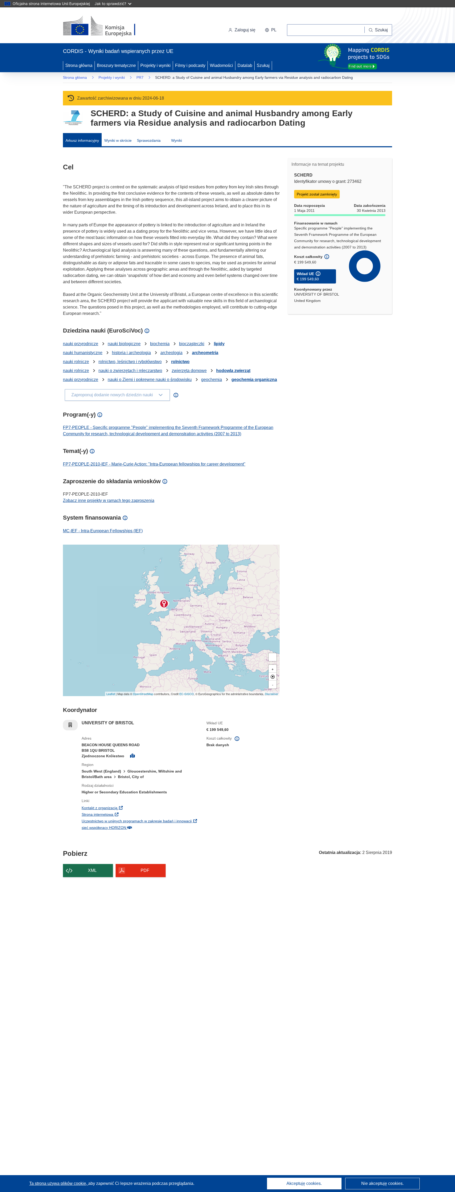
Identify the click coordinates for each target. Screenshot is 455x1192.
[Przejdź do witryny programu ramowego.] (73, 117)
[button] (271, 30)
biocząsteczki (191, 343)
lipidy (219, 343)
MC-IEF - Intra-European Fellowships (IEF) (103, 531)
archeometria (205, 352)
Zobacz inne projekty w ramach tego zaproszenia (108, 500)
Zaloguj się (245, 30)
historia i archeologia (131, 352)
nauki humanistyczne (82, 352)
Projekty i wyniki (155, 65)
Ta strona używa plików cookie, (58, 1183)
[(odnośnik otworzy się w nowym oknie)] (105, 26)
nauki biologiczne (124, 343)
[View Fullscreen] (272, 657)
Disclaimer (271, 694)
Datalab (245, 65)
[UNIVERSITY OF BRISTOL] (164, 603)
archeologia (171, 352)
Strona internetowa (130, 814)
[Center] (272, 677)
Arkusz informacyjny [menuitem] (82, 140)
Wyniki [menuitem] (176, 140)
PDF (145, 870)
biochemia (160, 343)
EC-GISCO (186, 694)
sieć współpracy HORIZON (136, 827)
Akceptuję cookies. (304, 1183)
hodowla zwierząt (233, 370)
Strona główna (78, 65)
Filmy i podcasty (190, 65)
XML (92, 870)
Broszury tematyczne (116, 65)
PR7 (140, 77)
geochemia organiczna (254, 379)
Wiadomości (221, 65)
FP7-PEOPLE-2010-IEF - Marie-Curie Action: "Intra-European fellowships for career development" (154, 464)
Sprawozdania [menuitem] (149, 140)
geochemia (211, 379)
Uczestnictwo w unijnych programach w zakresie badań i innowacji (140, 821)
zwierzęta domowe (189, 370)
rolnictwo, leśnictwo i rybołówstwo (130, 361)
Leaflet (110, 694)
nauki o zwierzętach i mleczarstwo (130, 370)
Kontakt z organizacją (132, 807)
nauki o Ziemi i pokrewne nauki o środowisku (150, 379)
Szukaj (263, 65)
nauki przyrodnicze (80, 343)
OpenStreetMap (143, 694)
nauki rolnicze (76, 361)
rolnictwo (180, 361)
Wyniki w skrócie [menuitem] (118, 140)
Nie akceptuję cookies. (382, 1183)
